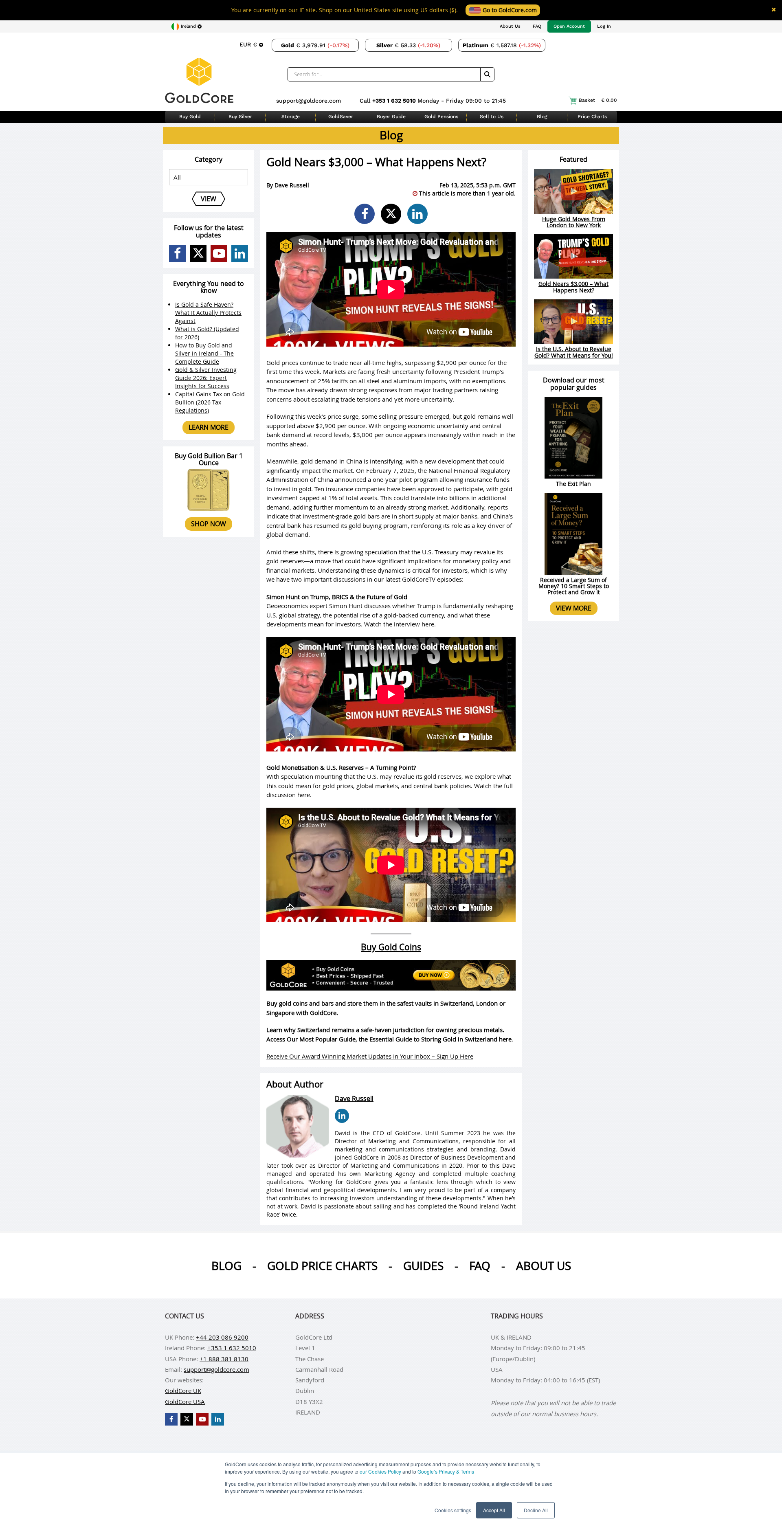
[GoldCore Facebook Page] (177, 253)
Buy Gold (190, 116)
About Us (510, 26)
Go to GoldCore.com (509, 10)
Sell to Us (491, 116)
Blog (542, 116)
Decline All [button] (536, 1510)
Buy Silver (240, 116)
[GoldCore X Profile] (198, 253)
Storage (290, 116)
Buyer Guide (391, 116)
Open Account (569, 26)
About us (543, 1265)
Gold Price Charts (322, 1265)
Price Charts (592, 116)
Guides (423, 1265)
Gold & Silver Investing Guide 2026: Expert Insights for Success (206, 378)
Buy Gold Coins (391, 947)
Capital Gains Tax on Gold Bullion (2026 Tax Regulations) (210, 402)
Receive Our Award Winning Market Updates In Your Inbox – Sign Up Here (369, 1056)
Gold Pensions (441, 116)
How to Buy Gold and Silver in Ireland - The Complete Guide (204, 353)
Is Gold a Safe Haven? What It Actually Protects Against (208, 313)
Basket (598, 100)
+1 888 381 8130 (224, 1359)
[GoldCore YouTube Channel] (219, 253)
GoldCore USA (185, 1401)
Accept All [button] (494, 1510)
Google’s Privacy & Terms (445, 1471)
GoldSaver (340, 116)
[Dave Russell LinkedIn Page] (342, 1116)
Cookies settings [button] (453, 1510)
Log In (604, 26)
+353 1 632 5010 (394, 100)
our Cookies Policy (380, 1471)
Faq (479, 1265)
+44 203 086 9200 (222, 1337)
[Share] (364, 214)
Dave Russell (292, 185)
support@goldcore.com (308, 100)
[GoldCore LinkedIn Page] (239, 253)
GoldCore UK (183, 1390)
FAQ (537, 26)
